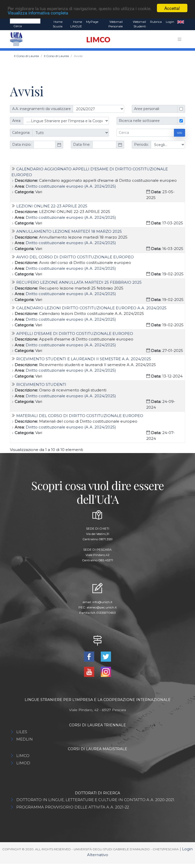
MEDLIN (24, 739)
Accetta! (172, 8)
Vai (179, 133)
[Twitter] (106, 656)
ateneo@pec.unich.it (102, 607)
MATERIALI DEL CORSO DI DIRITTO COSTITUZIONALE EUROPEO (79, 415)
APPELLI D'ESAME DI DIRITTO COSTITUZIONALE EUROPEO (74, 333)
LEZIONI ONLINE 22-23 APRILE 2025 (51, 206)
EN (180, 22)
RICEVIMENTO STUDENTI (41, 384)
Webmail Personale (115, 24)
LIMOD (23, 763)
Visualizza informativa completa (38, 12)
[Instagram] (106, 671)
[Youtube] (89, 671)
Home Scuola (57, 24)
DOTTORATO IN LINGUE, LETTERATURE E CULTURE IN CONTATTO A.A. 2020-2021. (95, 799)
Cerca (17, 26)
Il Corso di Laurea (26, 56)
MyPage (92, 22)
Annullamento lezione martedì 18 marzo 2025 (69, 231)
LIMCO (22, 755)
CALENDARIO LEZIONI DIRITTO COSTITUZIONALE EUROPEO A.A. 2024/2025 (91, 307)
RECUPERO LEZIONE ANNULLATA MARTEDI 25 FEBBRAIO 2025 (79, 282)
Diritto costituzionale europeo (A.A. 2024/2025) (71, 186)
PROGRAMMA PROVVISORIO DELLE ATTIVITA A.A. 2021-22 (72, 807)
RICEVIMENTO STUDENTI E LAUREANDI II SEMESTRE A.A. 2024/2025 (83, 358)
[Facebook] (89, 656)
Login (170, 22)
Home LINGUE (76, 24)
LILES (21, 731)
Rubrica (156, 22)
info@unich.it (102, 602)
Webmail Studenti (139, 24)
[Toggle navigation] (179, 39)
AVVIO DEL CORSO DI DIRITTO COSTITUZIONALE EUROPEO (75, 257)
